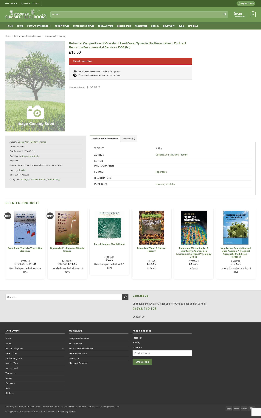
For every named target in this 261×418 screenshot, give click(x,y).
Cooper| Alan (162, 154)
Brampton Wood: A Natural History (151, 249)
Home (10, 26)
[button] (253, 14)
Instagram (137, 347)
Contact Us (74, 358)
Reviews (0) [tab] (128, 138)
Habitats (42, 179)
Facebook (137, 338)
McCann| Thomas (179, 154)
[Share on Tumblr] (99, 87)
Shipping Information (78, 363)
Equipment (169, 26)
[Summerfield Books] (25, 13)
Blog (181, 26)
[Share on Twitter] (91, 87)
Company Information (79, 338)
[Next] (255, 245)
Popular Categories (37, 26)
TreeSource (141, 26)
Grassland (33, 179)
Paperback (161, 172)
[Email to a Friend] (95, 87)
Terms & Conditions (78, 353)
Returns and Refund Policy (81, 348)
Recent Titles (62, 26)
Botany (155, 26)
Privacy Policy (75, 343)
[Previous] (6, 245)
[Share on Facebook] (87, 87)
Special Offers (105, 26)
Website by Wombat (67, 411)
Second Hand (124, 26)
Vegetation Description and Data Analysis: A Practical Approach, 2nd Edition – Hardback (236, 252)
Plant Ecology (53, 179)
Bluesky (136, 342)
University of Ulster (165, 184)
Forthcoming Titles (83, 26)
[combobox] (139, 14)
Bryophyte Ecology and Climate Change (67, 249)
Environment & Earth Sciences (27, 36)
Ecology (62, 36)
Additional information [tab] (105, 138)
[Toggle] (63, 348)
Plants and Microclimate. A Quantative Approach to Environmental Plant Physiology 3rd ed (193, 252)
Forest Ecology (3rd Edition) (109, 244)
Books (20, 26)
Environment (50, 36)
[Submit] (225, 14)
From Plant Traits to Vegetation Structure (25, 249)
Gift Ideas (193, 26)
